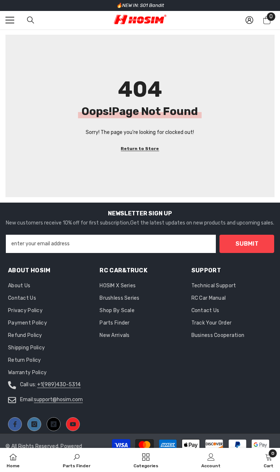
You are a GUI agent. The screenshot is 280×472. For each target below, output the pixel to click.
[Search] (30, 20)
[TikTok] (54, 424)
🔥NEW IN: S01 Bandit (140, 5)
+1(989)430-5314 (59, 384)
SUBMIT (247, 243)
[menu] (9, 20)
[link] (211, 460)
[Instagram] (34, 424)
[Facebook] (15, 424)
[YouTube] (73, 424)
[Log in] (249, 20)
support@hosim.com (58, 399)
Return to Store (140, 148)
